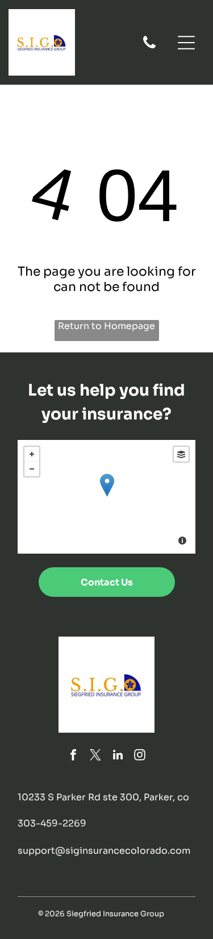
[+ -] (106, 497)
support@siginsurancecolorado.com (104, 851)
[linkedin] (117, 756)
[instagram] (139, 756)
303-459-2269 (52, 823)
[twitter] (95, 756)
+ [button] (31, 454)
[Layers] (181, 454)
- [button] (31, 469)
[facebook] (73, 756)
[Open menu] (186, 42)
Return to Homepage (106, 326)
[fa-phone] (149, 47)
